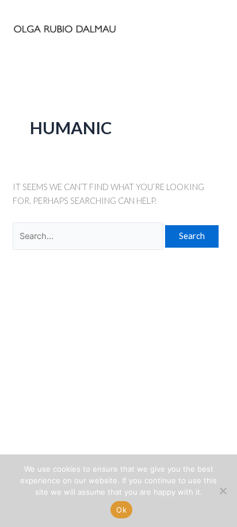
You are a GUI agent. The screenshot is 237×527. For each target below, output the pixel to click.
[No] (222, 490)
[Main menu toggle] (211, 29)
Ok (121, 509)
